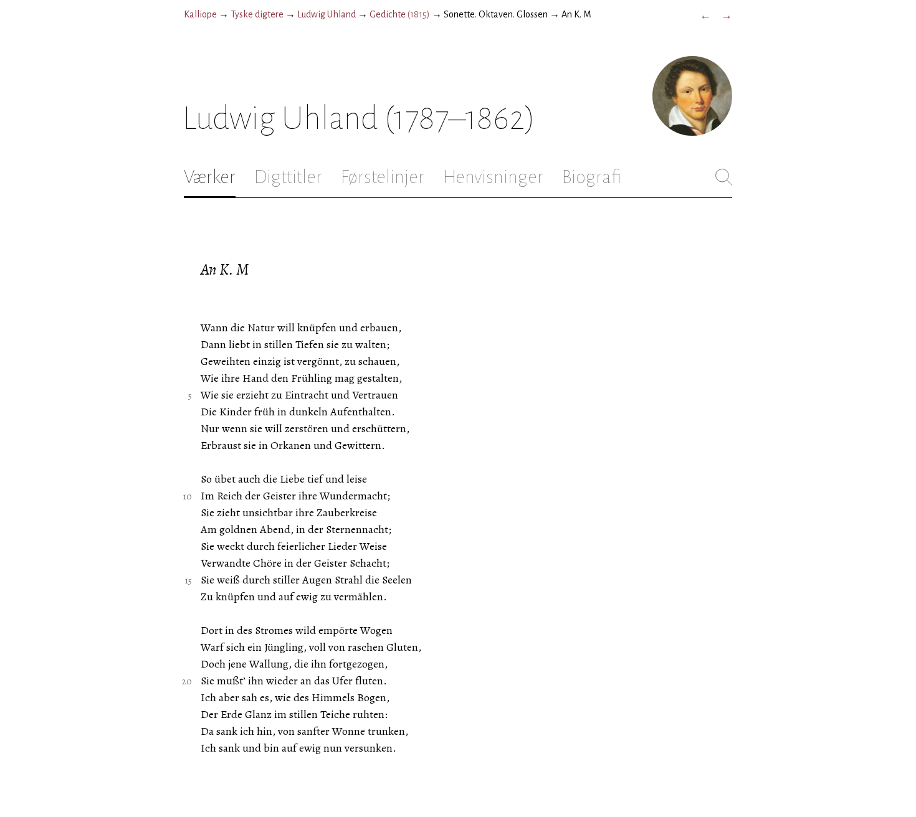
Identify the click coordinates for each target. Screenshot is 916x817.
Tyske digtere (257, 14)
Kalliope (200, 14)
